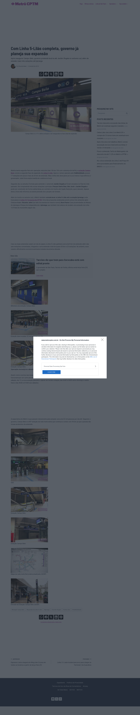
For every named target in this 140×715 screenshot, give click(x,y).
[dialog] (70, 357)
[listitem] (70, 366)
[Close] (103, 340)
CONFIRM (51, 372)
